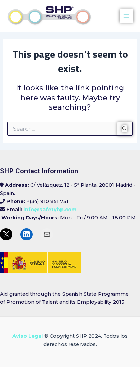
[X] (6, 234)
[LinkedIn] (26, 234)
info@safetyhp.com (50, 209)
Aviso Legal (27, 336)
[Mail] (47, 234)
